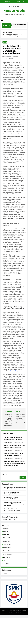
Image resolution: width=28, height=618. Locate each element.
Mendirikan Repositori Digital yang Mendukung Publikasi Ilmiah (5, 1)
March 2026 (6, 534)
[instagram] (12, 7)
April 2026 (5, 531)
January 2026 (6, 541)
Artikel (5, 42)
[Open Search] (23, 19)
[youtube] (18, 7)
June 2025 (5, 564)
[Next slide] (26, 1)
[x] (14, 7)
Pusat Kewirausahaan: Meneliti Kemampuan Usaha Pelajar (16, 1)
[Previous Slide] (24, 1)
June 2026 (5, 528)
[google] (16, 7)
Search (4, 474)
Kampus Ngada (14, 11)
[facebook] (10, 7)
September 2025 (7, 554)
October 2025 (6, 551)
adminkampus (7, 56)
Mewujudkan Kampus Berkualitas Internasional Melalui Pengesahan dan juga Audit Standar (14, 463)
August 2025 (6, 557)
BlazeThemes (17, 612)
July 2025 (5, 560)
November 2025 (7, 547)
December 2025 (7, 544)
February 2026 (6, 538)
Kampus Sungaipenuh (16, 371)
